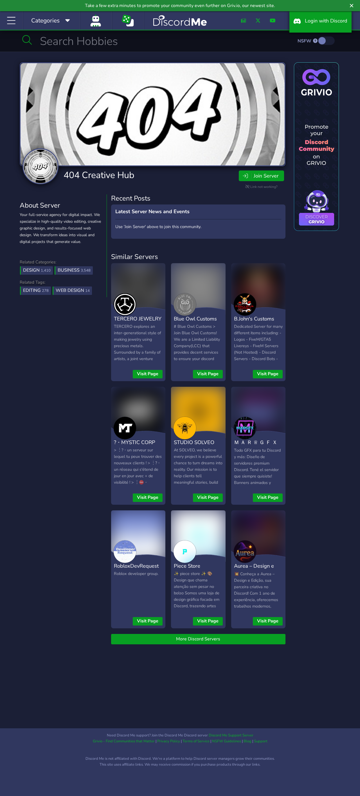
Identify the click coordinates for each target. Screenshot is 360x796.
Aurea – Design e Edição (254, 569)
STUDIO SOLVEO (194, 442)
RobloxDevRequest (136, 565)
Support (260, 741)
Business (74, 270)
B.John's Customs (254, 318)
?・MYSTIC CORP (134, 442)
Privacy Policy (168, 741)
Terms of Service (196, 741)
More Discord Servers (198, 639)
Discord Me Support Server (231, 735)
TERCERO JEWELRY (137, 318)
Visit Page (147, 374)
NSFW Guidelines (226, 741)
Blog (247, 741)
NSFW (305, 41)
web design (73, 290)
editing (36, 290)
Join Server (266, 175)
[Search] (27, 40)
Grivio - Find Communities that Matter (124, 741)
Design (37, 270)
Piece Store (187, 565)
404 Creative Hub (99, 175)
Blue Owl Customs (195, 318)
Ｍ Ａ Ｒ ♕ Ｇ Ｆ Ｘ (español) (255, 446)
